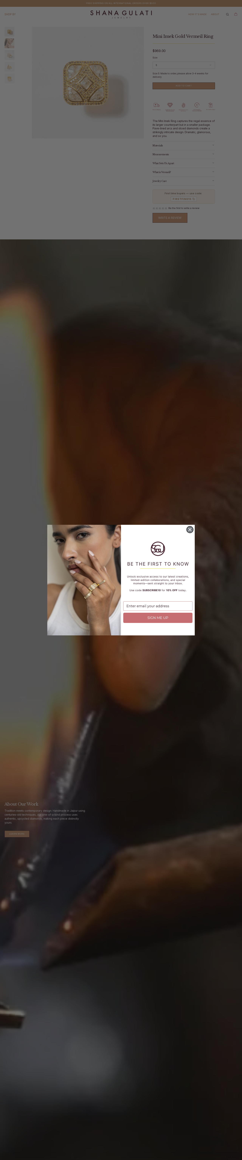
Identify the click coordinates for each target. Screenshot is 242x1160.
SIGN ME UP (157, 618)
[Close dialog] (190, 529)
